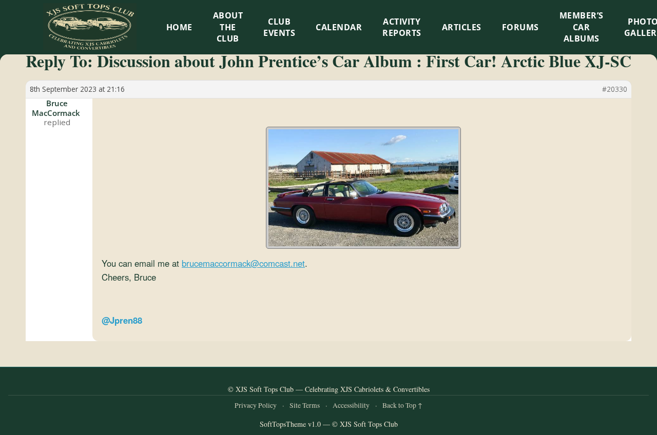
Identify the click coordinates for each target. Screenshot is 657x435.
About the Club (228, 27)
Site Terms (304, 405)
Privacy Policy (256, 405)
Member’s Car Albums (581, 27)
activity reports (401, 27)
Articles (461, 27)
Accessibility (351, 405)
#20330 (614, 89)
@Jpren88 (122, 320)
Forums (520, 27)
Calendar (339, 27)
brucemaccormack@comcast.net (243, 263)
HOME (179, 27)
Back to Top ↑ (402, 405)
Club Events (279, 27)
